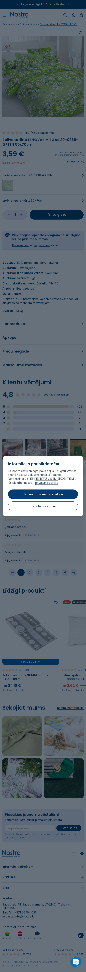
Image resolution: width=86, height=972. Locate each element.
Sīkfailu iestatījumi (43, 506)
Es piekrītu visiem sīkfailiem (43, 494)
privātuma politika (46, 482)
